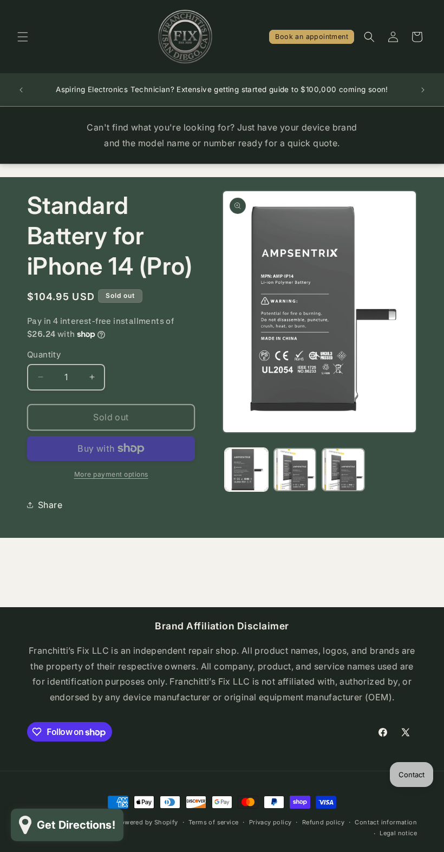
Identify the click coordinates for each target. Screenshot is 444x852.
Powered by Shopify (147, 822)
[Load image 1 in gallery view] (246, 469)
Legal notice (398, 833)
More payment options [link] (111, 474)
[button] (23, 37)
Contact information (386, 822)
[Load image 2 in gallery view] (295, 469)
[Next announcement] (423, 90)
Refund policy (323, 822)
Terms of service (213, 822)
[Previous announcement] (21, 90)
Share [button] (50, 504)
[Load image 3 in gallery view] (343, 469)
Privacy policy (270, 822)
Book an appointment (311, 36)
